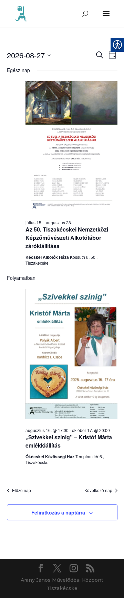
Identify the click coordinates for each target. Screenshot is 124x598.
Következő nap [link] (98, 490)
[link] (21, 13)
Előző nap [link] (21, 490)
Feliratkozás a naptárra (58, 512)
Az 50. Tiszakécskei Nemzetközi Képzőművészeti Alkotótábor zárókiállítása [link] (66, 237)
